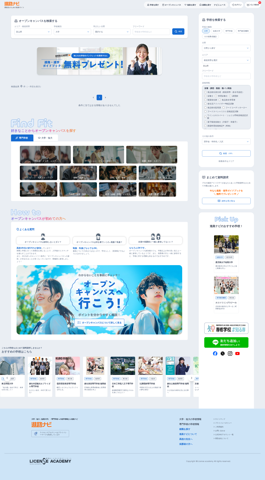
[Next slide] (191, 378)
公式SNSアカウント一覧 (224, 434)
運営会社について (221, 438)
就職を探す (184, 429)
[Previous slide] (7, 378)
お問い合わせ (220, 431)
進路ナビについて (188, 434)
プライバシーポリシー (223, 423)
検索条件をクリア (226, 161)
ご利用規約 (219, 427)
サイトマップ (220, 419)
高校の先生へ (186, 439)
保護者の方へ (186, 444)
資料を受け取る (228, 201)
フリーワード (138, 26)
